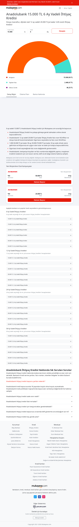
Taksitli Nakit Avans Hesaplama (57, 441)
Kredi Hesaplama (33, 441)
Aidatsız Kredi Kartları (40, 480)
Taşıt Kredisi (34, 434)
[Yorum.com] (39, 506)
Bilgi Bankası (16, 428)
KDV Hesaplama (57, 450)
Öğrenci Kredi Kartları (40, 476)
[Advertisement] (39, 111)
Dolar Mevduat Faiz (57, 431)
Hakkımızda (16, 431)
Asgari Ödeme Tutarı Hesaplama (57, 444)
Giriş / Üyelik (68, 8)
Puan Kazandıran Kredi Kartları (40, 467)
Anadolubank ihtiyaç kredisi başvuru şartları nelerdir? (25, 381)
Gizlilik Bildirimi (16, 437)
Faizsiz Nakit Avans (34, 447)
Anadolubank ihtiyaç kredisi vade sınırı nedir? (22, 396)
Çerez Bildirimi (16, 441)
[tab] (11, 94)
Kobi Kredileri (33, 437)
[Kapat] (72, 3)
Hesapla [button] (62, 31)
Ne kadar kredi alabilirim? (57, 457)
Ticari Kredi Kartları (40, 473)
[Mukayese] (14, 8)
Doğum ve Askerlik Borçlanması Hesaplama (57, 460)
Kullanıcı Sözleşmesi (15, 434)
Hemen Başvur (39, 182)
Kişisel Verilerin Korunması (16, 444)
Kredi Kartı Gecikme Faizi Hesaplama (57, 447)
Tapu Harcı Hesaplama (57, 454)
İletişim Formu (16, 447)
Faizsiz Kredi (34, 444)
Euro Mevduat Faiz (57, 434)
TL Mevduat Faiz (57, 428)
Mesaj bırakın (39, 518)
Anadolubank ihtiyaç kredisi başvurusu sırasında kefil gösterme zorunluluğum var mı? (37, 412)
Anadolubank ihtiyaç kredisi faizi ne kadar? (21, 401)
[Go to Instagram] (43, 496)
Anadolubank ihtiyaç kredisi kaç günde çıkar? (22, 417)
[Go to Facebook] (39, 496)
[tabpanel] (39, 141)
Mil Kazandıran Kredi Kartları (39, 470)
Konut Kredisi (33, 431)
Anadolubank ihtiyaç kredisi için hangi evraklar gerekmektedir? (29, 407)
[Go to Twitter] (35, 496)
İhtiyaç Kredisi (33, 428)
